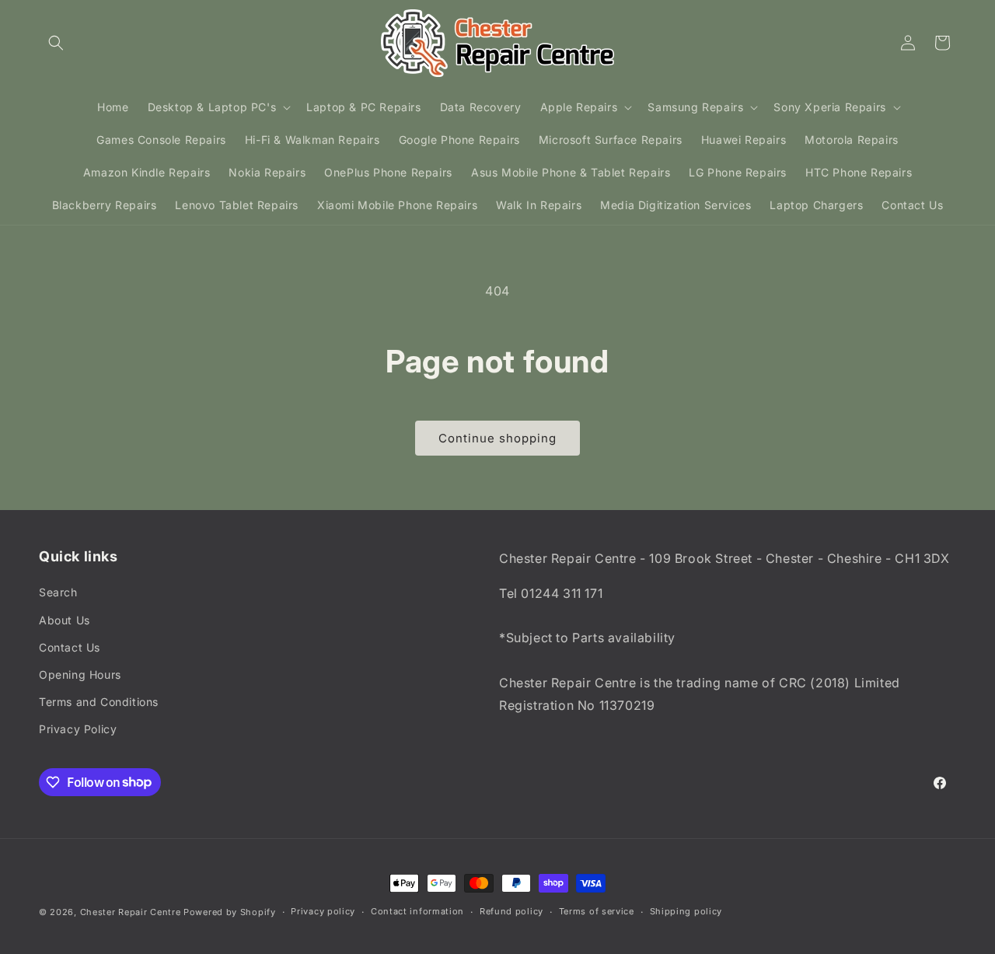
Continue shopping (497, 438)
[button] (56, 43)
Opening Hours (80, 674)
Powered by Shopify (229, 912)
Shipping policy (686, 911)
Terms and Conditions (99, 701)
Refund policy (511, 911)
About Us (64, 620)
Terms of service (596, 911)
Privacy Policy (78, 729)
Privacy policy (323, 911)
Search (58, 592)
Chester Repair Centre (130, 912)
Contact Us (69, 647)
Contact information (417, 911)
